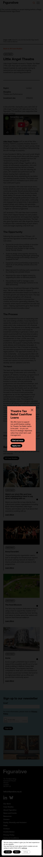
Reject (16, 852)
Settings (25, 852)
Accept (8, 852)
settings (24, 848)
